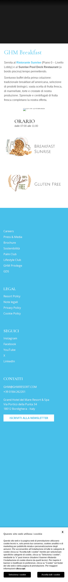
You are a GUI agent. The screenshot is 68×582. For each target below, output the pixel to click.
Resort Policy (11, 296)
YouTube (9, 350)
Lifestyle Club (12, 260)
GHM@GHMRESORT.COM (20, 387)
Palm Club (10, 254)
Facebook (9, 344)
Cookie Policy (12, 313)
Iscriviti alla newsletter (29, 418)
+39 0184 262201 (14, 391)
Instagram (10, 338)
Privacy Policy (12, 307)
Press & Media (12, 237)
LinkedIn (9, 361)
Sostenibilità (11, 248)
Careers (8, 231)
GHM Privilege (12, 265)
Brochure (9, 242)
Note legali (10, 302)
